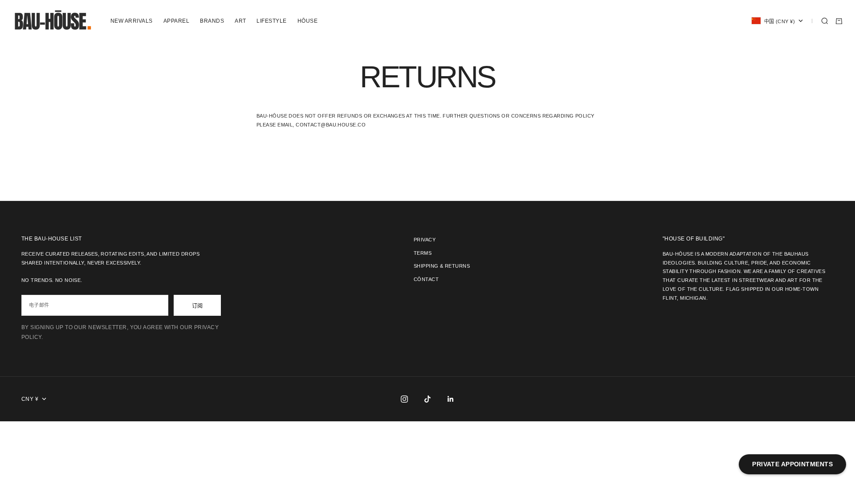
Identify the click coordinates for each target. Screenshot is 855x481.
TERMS (423, 253)
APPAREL (176, 21)
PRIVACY (425, 239)
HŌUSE (307, 21)
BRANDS (212, 21)
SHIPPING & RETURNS (442, 266)
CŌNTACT (426, 279)
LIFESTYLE (271, 21)
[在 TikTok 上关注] (427, 399)
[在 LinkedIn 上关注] (450, 399)
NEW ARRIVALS (131, 21)
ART (240, 21)
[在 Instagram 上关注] (404, 399)
